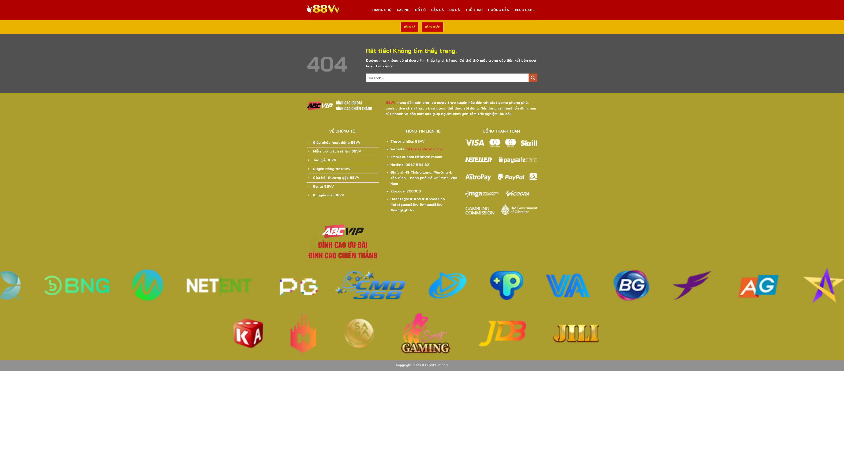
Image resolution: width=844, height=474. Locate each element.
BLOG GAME (525, 10)
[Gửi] (533, 78)
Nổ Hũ (420, 10)
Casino (403, 10)
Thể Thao (474, 10)
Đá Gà (454, 10)
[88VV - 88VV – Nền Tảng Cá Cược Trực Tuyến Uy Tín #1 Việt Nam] (329, 10)
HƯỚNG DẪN (498, 10)
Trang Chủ (381, 10)
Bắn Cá (437, 10)
